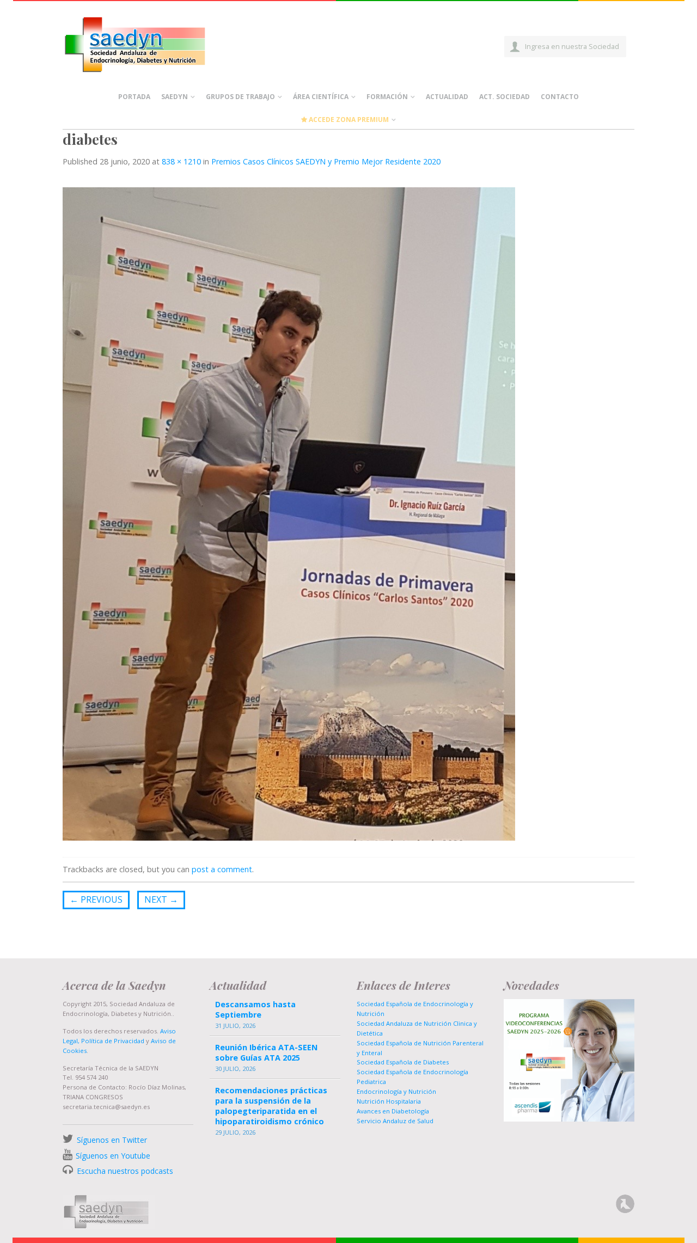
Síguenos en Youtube (113, 1155)
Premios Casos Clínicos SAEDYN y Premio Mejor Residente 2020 (326, 161)
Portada (134, 96)
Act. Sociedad (504, 96)
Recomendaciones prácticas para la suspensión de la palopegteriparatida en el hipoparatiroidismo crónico (271, 1106)
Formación (387, 96)
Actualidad (447, 96)
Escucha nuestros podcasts (124, 1171)
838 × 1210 (181, 161)
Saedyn (174, 96)
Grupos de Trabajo (240, 96)
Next (161, 899)
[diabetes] (289, 513)
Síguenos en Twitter (112, 1140)
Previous (96, 899)
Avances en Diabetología (393, 1111)
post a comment (222, 869)
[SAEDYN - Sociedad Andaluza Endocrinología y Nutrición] (148, 42)
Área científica (320, 96)
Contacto (560, 96)
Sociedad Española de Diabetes (403, 1062)
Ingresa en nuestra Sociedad (572, 46)
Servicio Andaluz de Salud (395, 1121)
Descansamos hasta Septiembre (255, 1009)
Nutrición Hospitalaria (389, 1101)
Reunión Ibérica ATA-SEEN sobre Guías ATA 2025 (266, 1052)
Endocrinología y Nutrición (396, 1091)
